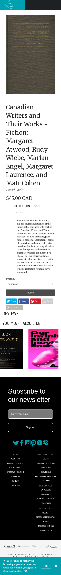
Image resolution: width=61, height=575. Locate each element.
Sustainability (15, 468)
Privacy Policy (46, 530)
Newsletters (46, 468)
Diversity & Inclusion (15, 472)
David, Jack (14, 190)
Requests (45, 513)
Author (38, 206)
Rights (45, 522)
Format (10, 278)
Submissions (46, 472)
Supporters (15, 477)
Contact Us (15, 485)
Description (22, 206)
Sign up (30, 427)
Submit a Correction (45, 499)
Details (19, 212)
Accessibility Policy (15, 463)
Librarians (45, 494)
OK (46, 566)
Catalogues (46, 490)
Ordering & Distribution (46, 517)
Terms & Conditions (46, 526)
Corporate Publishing (46, 463)
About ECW (15, 459)
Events (45, 459)
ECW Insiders (46, 503)
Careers (15, 481)
